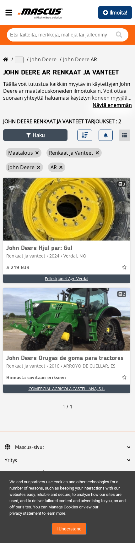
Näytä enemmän (112, 105)
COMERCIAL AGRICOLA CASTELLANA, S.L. (67, 388)
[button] (35, 135)
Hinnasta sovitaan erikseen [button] (36, 377)
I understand (69, 528)
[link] (66, 209)
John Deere (43, 59)
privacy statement (25, 513)
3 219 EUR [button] (18, 267)
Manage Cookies (63, 507)
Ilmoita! (118, 12)
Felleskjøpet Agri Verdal (66, 278)
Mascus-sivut (29, 447)
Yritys (11, 460)
